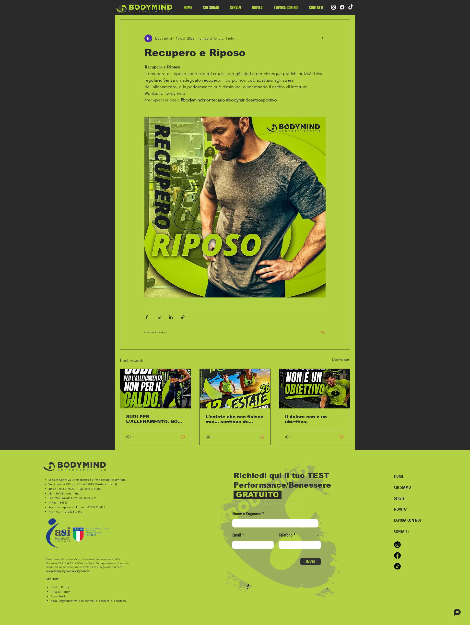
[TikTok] (351, 7)
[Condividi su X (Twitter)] (158, 317)
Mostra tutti (341, 359)
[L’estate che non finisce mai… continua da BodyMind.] (235, 388)
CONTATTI (401, 531)
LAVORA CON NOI (407, 520)
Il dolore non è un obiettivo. (306, 419)
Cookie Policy (60, 587)
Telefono (286, 535)
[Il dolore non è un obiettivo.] (314, 388)
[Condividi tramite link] (182, 317)
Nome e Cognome (246, 513)
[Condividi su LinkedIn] (170, 317)
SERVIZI (400, 498)
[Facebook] (342, 7)
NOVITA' (400, 509)
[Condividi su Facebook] (146, 317)
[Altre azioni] (323, 38)
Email (236, 535)
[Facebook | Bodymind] (397, 555)
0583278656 (67, 489)
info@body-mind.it (69, 493)
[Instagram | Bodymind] (397, 544)
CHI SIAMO (402, 487)
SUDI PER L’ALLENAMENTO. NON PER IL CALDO (153, 419)
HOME (399, 476)
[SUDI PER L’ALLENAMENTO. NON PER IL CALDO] (155, 388)
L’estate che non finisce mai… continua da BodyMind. (234, 419)
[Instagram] (333, 7)
